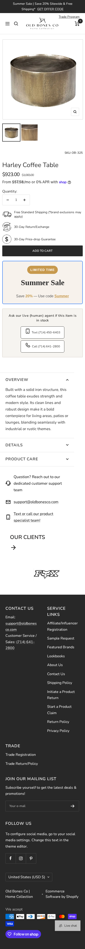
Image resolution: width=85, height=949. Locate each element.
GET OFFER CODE (50, 9)
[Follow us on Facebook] (10, 858)
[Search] (16, 24)
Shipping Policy (59, 682)
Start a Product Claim (59, 709)
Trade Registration (20, 754)
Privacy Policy (58, 730)
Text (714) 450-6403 (46, 332)
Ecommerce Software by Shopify (62, 894)
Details (14, 445)
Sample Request (60, 638)
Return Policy (58, 721)
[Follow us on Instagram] (21, 858)
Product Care (21, 459)
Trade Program (69, 17)
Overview (16, 379)
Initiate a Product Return (61, 694)
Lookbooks (56, 656)
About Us (55, 664)
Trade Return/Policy (21, 763)
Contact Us (56, 674)
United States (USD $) (26, 877)
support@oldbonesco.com (36, 501)
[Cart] (77, 24)
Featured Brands (60, 647)
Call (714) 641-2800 (46, 346)
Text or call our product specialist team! (33, 517)
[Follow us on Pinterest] (31, 858)
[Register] (73, 806)
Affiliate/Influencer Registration (62, 626)
